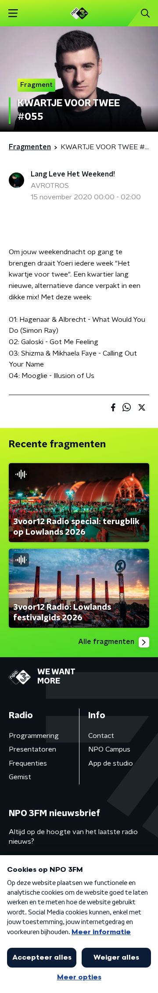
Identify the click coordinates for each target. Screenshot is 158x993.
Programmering (34, 735)
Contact (101, 735)
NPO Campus (109, 749)
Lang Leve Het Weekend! (73, 174)
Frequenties (28, 763)
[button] (13, 13)
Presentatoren (32, 749)
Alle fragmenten (106, 641)
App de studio (110, 763)
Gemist (20, 777)
